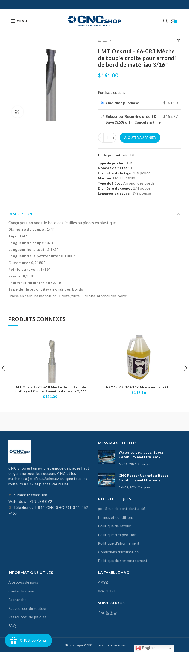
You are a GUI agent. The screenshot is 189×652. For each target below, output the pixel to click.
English (148, 648)
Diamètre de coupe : (115, 188)
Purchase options (111, 92)
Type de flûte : (110, 183)
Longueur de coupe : (115, 193)
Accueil (103, 41)
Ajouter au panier (140, 137)
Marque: (105, 178)
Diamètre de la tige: (115, 173)
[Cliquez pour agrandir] (17, 112)
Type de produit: (112, 163)
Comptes (144, 464)
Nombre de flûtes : (114, 168)
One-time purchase (122, 102)
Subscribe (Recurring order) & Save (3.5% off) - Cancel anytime (133, 119)
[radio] (102, 103)
